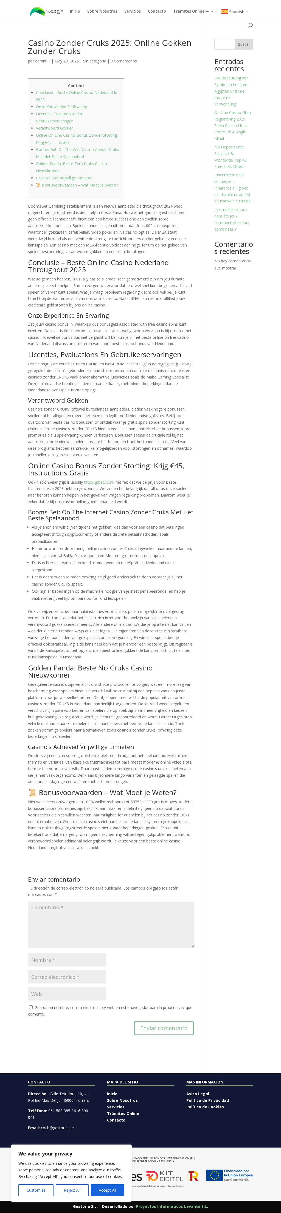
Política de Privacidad (207, 1100)
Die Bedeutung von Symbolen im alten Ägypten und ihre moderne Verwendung (231, 91)
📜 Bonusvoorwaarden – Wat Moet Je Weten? (77, 185)
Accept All (107, 1190)
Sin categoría (94, 61)
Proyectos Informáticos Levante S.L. (172, 1206)
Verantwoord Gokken (55, 128)
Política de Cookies (205, 1106)
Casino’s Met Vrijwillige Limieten (64, 177)
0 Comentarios (124, 61)
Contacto (157, 11)
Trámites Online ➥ (191, 11)
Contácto (116, 1120)
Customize (36, 1190)
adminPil (42, 61)
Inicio (75, 11)
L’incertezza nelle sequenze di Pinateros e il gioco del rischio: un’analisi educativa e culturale (232, 187)
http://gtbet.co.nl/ (99, 482)
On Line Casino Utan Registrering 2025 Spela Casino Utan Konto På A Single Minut (232, 125)
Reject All (72, 1190)
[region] (71, 1173)
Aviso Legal (197, 1093)
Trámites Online (123, 1113)
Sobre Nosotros (102, 11)
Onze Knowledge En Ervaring (61, 106)
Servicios (132, 11)
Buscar (244, 44)
